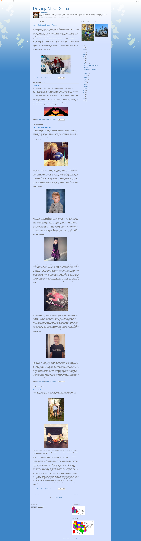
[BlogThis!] (60, 78)
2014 (84, 92)
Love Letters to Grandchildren (43, 127)
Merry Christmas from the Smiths (45, 25)
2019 (84, 56)
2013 (84, 94)
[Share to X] (62, 78)
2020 (84, 54)
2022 (84, 51)
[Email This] (59, 78)
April (85, 84)
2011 (84, 98)
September (86, 77)
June (85, 82)
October (86, 75)
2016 (84, 62)
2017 (84, 60)
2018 (84, 58)
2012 (84, 96)
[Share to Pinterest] (64, 78)
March (85, 86)
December (86, 63)
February (86, 88)
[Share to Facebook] (63, 78)
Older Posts (75, 494)
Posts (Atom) (59, 497)
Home (56, 494)
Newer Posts (36, 494)
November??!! (38, 389)
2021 (84, 52)
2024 (84, 47)
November (86, 73)
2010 (84, 100)
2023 (84, 49)
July (85, 80)
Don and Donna (44, 12)
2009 (84, 102)
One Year (36, 86)
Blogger (76, 538)
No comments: (53, 77)
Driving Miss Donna (51, 8)
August (86, 79)
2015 (84, 90)
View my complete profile (38, 19)
